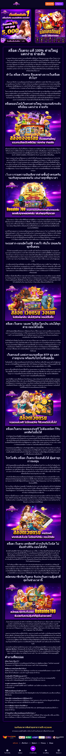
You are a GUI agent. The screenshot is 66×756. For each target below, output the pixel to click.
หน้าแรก (15, 743)
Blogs (51, 743)
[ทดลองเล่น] (7, 750)
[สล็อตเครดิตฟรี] (50, 26)
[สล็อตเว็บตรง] (16, 26)
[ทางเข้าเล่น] (33, 748)
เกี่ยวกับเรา (25, 743)
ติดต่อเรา (34, 743)
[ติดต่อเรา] (59, 750)
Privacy (43, 743)
